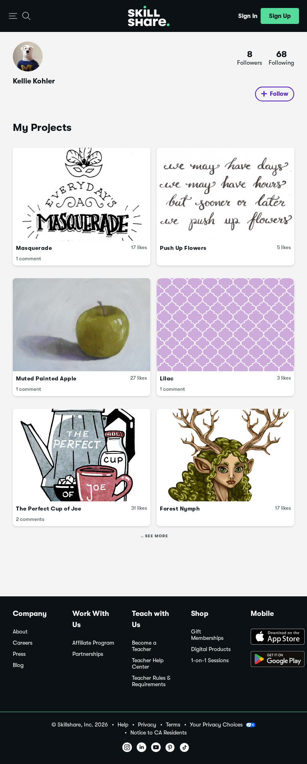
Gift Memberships (207, 635)
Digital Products (211, 649)
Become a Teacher (144, 646)
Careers (22, 643)
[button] (13, 16)
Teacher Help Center (147, 663)
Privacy (147, 725)
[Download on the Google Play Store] (272, 660)
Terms (173, 725)
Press (19, 654)
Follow (279, 93)
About (20, 632)
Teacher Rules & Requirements (151, 681)
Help (123, 725)
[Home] (148, 16)
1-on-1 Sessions (210, 660)
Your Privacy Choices (216, 724)
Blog (18, 665)
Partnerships (87, 654)
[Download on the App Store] (272, 637)
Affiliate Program (93, 643)
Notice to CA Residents (158, 733)
